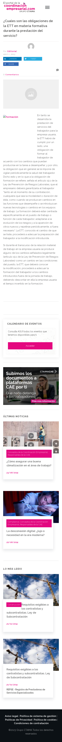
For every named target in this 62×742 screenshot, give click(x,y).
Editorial (12, 51)
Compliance (13, 522)
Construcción (14, 604)
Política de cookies (45, 719)
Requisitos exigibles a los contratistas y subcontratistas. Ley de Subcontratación (28, 673)
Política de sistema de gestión (38, 716)
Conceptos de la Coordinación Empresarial (28, 452)
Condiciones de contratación (31, 723)
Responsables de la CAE (19, 455)
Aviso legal (11, 716)
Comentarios (12, 75)
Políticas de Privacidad (18, 719)
